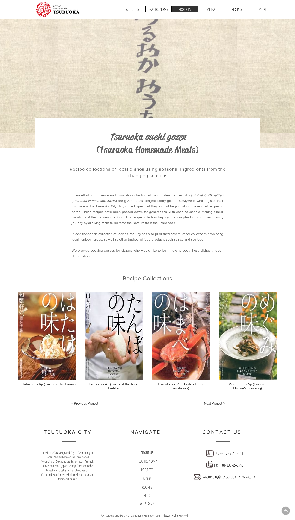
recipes (122, 234)
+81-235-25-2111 (231, 453)
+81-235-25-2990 (232, 465)
